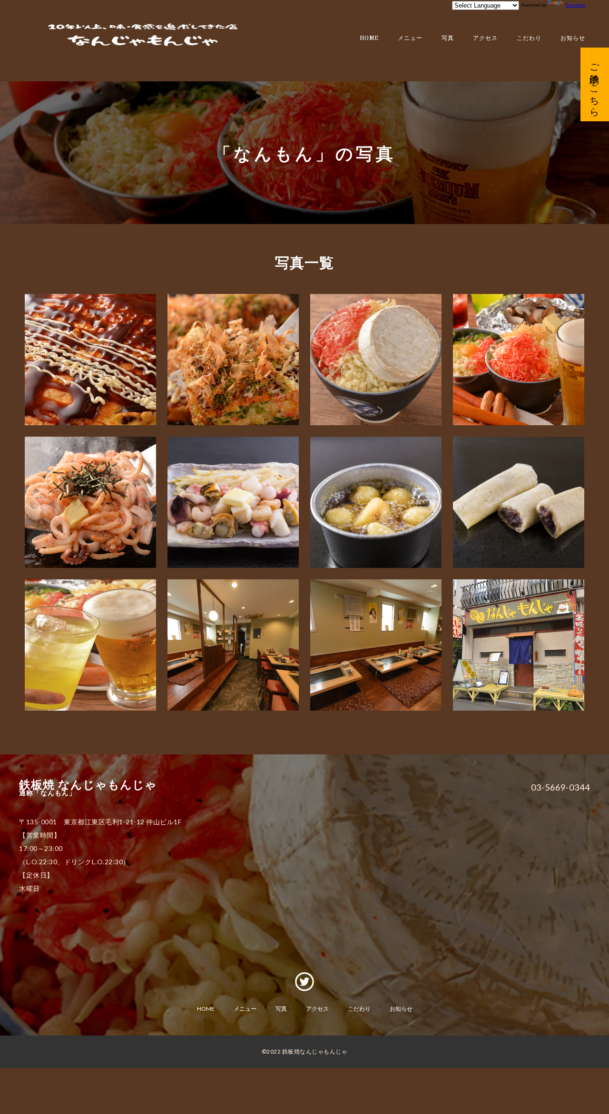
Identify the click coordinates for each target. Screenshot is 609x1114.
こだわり (529, 38)
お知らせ (572, 38)
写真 (448, 38)
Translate (575, 5)
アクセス (485, 38)
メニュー (410, 38)
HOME (369, 38)
